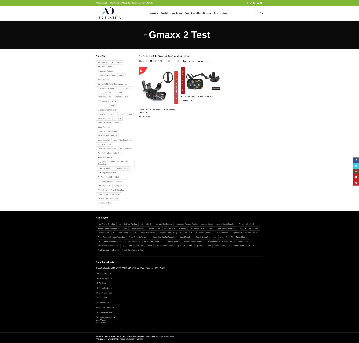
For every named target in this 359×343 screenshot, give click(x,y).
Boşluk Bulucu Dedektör (107, 88)
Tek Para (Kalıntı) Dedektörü (108, 177)
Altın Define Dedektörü (106, 67)
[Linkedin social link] (257, 3)
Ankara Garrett (207, 224)
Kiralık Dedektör (104, 127)
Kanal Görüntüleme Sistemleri (109, 123)
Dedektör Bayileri (104, 97)
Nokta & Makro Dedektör (107, 149)
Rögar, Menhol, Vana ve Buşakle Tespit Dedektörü (113, 163)
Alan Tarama (117, 62)
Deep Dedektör (102, 302)
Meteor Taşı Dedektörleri (123, 140)
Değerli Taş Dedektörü (106, 106)
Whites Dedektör (104, 186)
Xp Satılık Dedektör (203, 246)
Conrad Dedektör (104, 93)
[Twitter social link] (250, 3)
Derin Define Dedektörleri (145, 233)
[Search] (256, 13)
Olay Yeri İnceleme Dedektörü (109, 153)
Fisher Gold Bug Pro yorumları (164, 237)
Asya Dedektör (103, 80)
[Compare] (176, 72)
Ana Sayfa (144, 56)
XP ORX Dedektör (104, 293)
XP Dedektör (102, 190)
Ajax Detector (103, 62)
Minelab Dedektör (104, 144)
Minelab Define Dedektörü (194, 241)
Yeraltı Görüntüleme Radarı (108, 250)
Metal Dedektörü (134, 241)
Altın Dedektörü (146, 224)
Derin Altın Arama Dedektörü (175, 228)
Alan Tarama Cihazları (106, 224)
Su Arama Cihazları (122, 168)
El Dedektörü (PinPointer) (107, 110)
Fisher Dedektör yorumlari (139, 237)
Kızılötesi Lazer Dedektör (107, 136)
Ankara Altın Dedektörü (106, 75)
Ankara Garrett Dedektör (226, 224)
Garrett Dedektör (104, 118)
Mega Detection (104, 140)
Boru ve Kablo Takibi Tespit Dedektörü (112, 84)
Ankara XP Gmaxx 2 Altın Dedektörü (197, 96)
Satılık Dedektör (242, 241)
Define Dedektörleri (104, 312)
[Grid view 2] (168, 61)
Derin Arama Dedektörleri (226, 228)
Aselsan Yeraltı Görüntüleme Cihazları (112, 228)
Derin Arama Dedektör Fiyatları (201, 228)
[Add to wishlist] (176, 84)
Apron (121, 75)
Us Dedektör (101, 298)
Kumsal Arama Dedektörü (107, 132)
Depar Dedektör (154, 228)
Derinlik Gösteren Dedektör (201, 233)
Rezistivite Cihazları (105, 157)
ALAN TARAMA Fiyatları (128, 224)
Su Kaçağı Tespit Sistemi (107, 173)
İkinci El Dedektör (104, 203)
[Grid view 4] (177, 61)
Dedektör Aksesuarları (106, 317)
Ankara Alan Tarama (105, 71)
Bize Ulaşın (101, 320)
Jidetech (117, 118)
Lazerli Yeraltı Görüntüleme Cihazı (111, 241)
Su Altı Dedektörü (104, 168)
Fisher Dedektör (126, 114)
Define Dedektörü (121, 97)
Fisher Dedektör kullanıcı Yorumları (111, 237)
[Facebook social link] (247, 3)
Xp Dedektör (127, 246)
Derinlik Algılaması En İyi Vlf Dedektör (173, 233)
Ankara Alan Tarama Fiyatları (187, 224)
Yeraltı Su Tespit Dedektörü (108, 199)
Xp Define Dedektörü (144, 246)
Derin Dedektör (103, 233)
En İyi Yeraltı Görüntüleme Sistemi (244, 233)
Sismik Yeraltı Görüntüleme (108, 246)
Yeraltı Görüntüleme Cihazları (109, 194)
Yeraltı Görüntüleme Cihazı (244, 246)
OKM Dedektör (126, 149)
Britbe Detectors (126, 88)
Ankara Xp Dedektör (246, 224)
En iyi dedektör (222, 233)
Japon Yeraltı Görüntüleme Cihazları (234, 237)
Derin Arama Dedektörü (107, 101)
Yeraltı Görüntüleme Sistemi (133, 250)
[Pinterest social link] (254, 3)
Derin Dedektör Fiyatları (122, 233)
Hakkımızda (101, 323)
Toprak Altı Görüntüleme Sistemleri (111, 181)
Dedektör (118, 93)
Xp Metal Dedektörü (184, 246)
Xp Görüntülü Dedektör (164, 246)
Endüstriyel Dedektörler (107, 114)
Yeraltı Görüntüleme (118, 190)
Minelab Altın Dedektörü (153, 241)
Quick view (176, 78)
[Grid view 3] (172, 61)
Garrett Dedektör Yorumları (206, 237)
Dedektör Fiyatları (104, 278)
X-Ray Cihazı (119, 186)
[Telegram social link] (261, 3)
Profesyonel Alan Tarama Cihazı (220, 241)
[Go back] (145, 35)
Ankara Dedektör (103, 273)
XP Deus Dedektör (104, 288)
